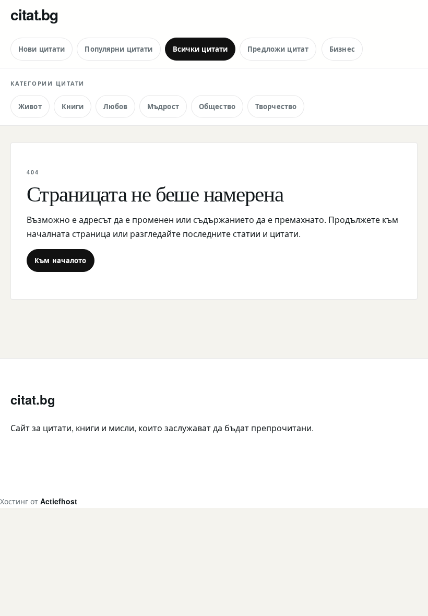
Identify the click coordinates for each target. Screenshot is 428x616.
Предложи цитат (277, 49)
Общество (217, 106)
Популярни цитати (118, 49)
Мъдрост (163, 106)
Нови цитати (41, 49)
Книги (73, 106)
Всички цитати (200, 49)
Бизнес (342, 49)
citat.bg (34, 14)
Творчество (275, 106)
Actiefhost (58, 501)
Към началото (60, 260)
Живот (30, 106)
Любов (115, 106)
